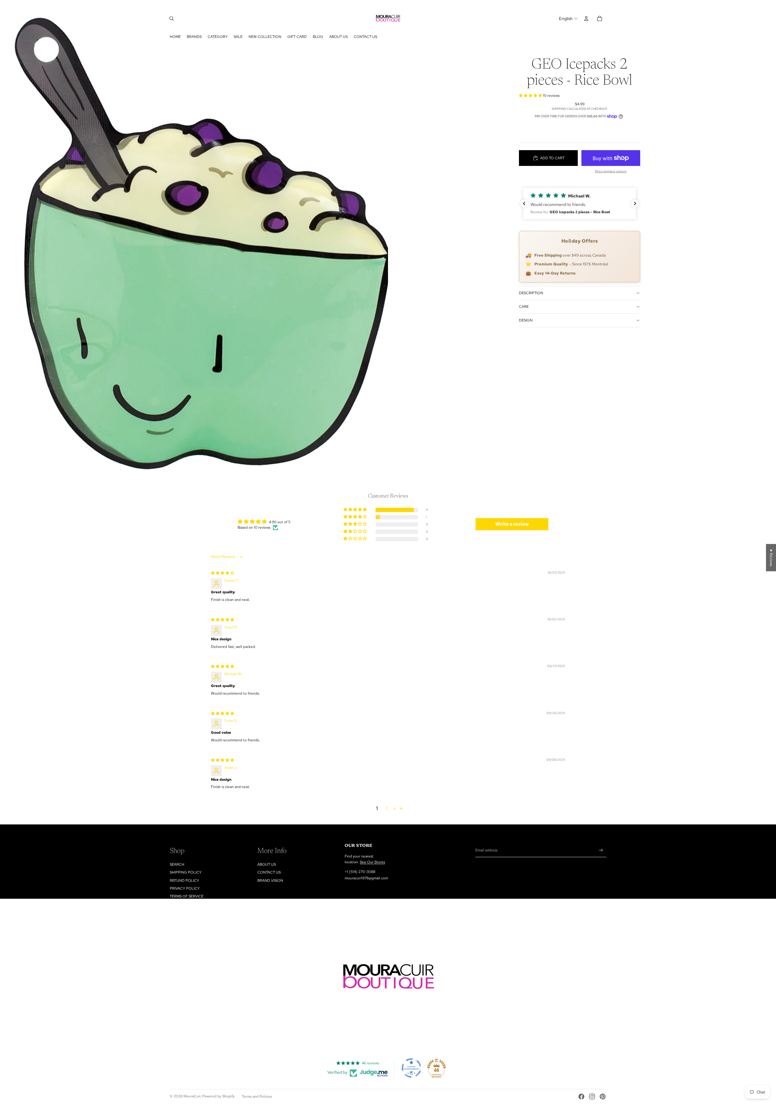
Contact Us (269, 872)
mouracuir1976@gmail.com (366, 878)
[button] (531, 95)
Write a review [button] (512, 524)
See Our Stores (372, 862)
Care (524, 306)
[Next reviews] (635, 203)
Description (531, 293)
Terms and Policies (257, 1096)
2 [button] (387, 808)
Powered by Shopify (218, 1096)
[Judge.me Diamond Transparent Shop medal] (411, 1068)
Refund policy (184, 880)
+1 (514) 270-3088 (360, 871)
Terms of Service (186, 896)
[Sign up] (601, 850)
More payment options (611, 171)
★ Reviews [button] (771, 557)
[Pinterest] (602, 1096)
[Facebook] (581, 1096)
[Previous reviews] (524, 203)
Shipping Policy (186, 872)
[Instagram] (592, 1096)
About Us (266, 864)
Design (526, 320)
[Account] (586, 18)
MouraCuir (191, 1096)
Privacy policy (185, 888)
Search (177, 864)
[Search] (171, 18)
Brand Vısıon (270, 880)
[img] (222, 573)
